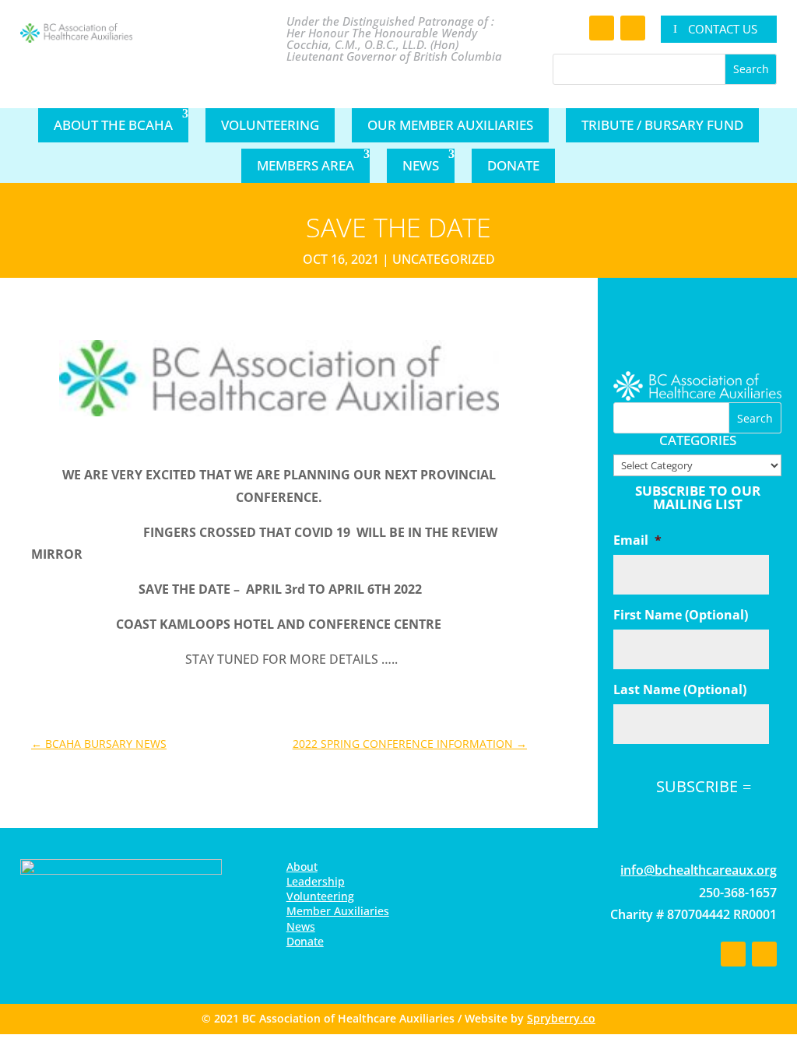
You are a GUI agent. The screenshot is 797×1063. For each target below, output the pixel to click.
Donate (513, 165)
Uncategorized (443, 259)
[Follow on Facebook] (601, 28)
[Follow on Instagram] (632, 28)
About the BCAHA (113, 125)
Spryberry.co (561, 1018)
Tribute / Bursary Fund (662, 125)
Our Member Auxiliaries (450, 125)
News (420, 165)
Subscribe (697, 786)
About (302, 866)
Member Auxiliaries (337, 910)
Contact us (722, 29)
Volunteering (270, 125)
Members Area (305, 165)
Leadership (315, 881)
